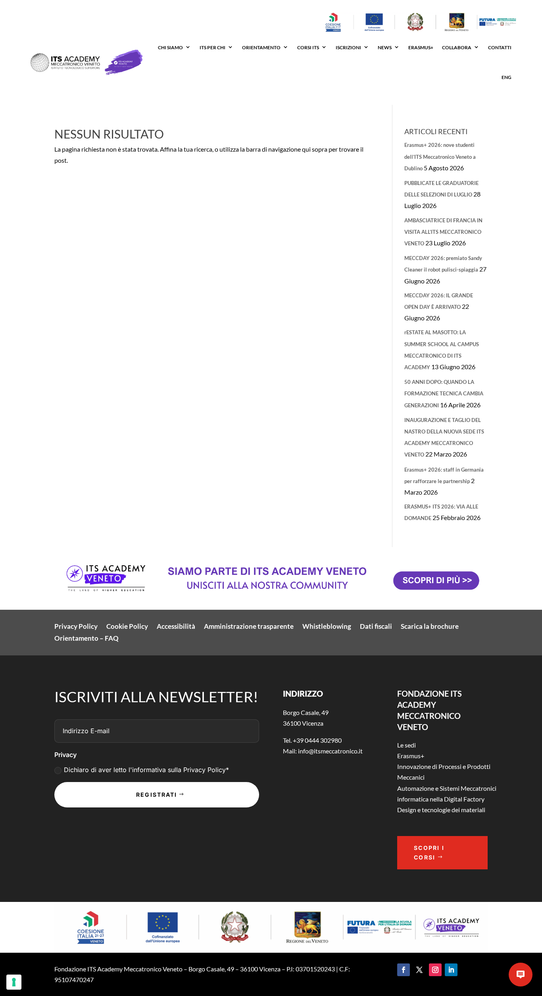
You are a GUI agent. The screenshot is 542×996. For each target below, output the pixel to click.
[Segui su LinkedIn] (451, 969)
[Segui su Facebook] (403, 969)
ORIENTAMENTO (261, 47)
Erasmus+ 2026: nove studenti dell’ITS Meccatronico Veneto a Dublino (440, 156)
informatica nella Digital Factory (440, 799)
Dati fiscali (376, 627)
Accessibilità (176, 627)
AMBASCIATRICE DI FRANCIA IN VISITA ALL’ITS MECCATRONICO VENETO (443, 232)
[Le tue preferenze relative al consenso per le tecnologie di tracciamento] (13, 982)
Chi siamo (170, 47)
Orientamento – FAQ (86, 639)
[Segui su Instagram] (435, 969)
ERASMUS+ (420, 47)
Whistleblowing (326, 627)
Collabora (456, 47)
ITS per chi (212, 47)
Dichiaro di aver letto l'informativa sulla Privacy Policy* (146, 770)
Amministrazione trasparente (249, 627)
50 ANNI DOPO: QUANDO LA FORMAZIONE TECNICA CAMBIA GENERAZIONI (443, 393)
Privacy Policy (76, 627)
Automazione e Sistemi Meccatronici (446, 788)
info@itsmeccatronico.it (330, 751)
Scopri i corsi (429, 852)
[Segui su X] (419, 969)
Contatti (499, 47)
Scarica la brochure (430, 627)
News (385, 47)
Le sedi (406, 745)
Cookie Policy (127, 627)
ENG (506, 77)
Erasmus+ (410, 755)
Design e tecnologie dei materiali (441, 809)
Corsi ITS (308, 47)
